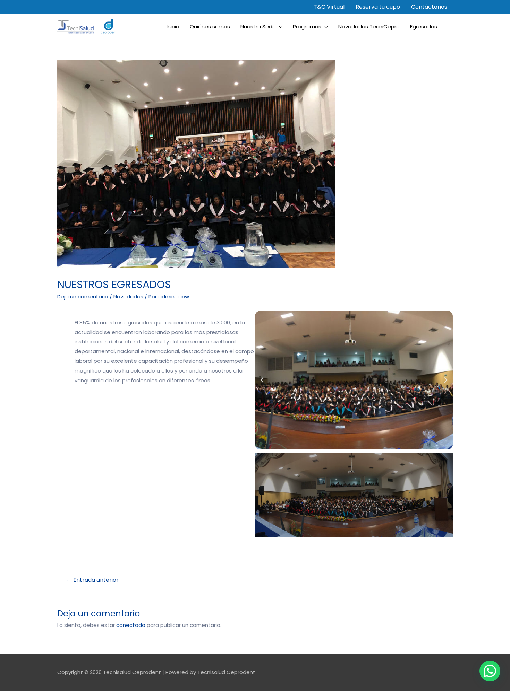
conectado (130, 625)
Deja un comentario (82, 296)
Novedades (128, 296)
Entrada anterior (92, 580)
